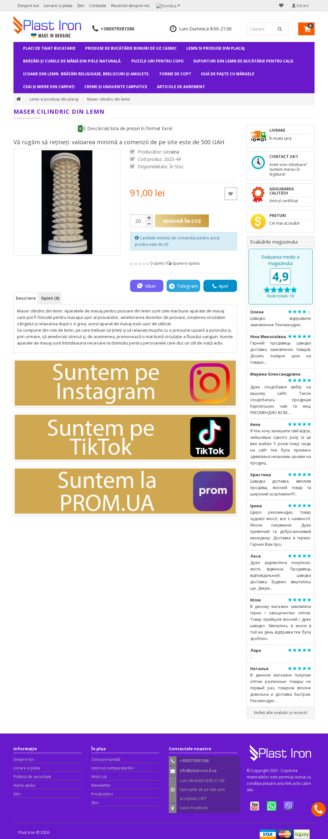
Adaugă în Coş (182, 221)
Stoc (95, 802)
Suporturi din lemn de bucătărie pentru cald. (244, 61)
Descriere (26, 298)
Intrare (302, 5)
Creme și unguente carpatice (115, 86)
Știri (80, 5)
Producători (102, 794)
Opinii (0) (50, 298)
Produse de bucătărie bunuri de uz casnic (131, 48)
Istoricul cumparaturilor (112, 768)
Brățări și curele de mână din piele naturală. (72, 61)
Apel (223, 286)
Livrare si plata (58, 5)
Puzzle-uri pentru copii (157, 61)
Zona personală (105, 759)
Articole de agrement (181, 86)
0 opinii (157, 263)
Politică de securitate (32, 776)
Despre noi (28, 5)
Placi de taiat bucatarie (49, 48)
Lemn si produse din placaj (215, 48)
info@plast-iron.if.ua (198, 770)
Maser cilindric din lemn (108, 99)
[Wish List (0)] (281, 5)
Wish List (99, 776)
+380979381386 (117, 29)
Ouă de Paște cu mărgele (227, 74)
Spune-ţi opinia (186, 263)
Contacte (97, 5)
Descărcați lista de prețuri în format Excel (129, 128)
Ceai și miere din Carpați (49, 86)
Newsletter (101, 785)
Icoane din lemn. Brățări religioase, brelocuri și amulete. (86, 74)
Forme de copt (175, 74)
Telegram (187, 286)
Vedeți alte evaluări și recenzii (280, 712)
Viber (150, 286)
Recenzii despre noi (130, 5)
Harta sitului (24, 785)
